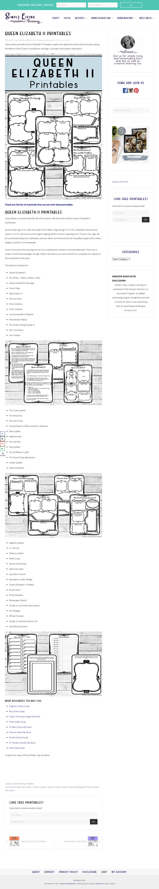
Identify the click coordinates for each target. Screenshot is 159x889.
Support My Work (120, 181)
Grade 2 (36, 787)
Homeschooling (19, 783)
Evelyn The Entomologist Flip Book (24, 716)
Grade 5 (58, 787)
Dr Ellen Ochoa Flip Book (20, 727)
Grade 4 (51, 787)
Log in (112, 884)
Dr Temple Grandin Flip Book (22, 742)
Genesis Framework (68, 884)
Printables (30, 783)
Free (23, 787)
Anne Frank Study (17, 747)
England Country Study (19, 706)
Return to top (79, 880)
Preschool (95, 787)
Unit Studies (10, 790)
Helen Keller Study (17, 721)
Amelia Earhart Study (18, 737)
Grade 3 (43, 787)
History (72, 787)
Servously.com (102, 884)
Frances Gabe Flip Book (20, 732)
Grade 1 (29, 787)
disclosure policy (62, 40)
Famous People (15, 787)
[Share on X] (2, 438)
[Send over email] (2, 448)
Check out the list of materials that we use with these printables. (39, 204)
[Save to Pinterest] (2, 443)
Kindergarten (81, 787)
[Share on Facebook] (2, 433)
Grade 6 (65, 787)
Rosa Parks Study (17, 711)
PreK (88, 787)
